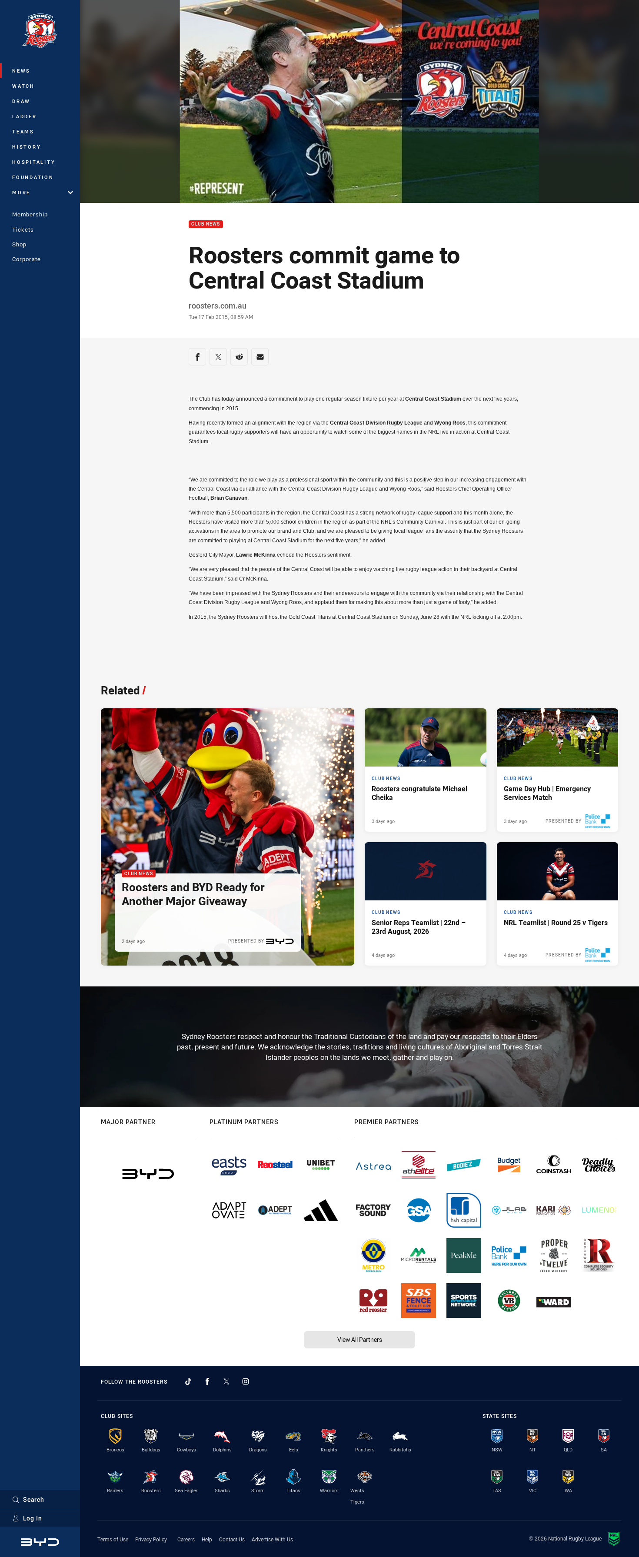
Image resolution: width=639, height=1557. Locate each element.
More (21, 192)
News (21, 70)
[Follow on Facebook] (207, 1381)
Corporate (26, 259)
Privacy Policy (151, 1539)
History (26, 146)
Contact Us (232, 1539)
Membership (30, 214)
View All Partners (359, 1339)
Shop (19, 244)
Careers (186, 1539)
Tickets (23, 229)
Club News (205, 224)
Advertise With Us (272, 1539)
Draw (21, 101)
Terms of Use (112, 1539)
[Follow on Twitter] (226, 1381)
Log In (32, 1518)
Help (207, 1539)
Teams (23, 131)
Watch (23, 86)
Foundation (33, 177)
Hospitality (33, 162)
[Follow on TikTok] (188, 1381)
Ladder (24, 116)
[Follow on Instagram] (245, 1381)
